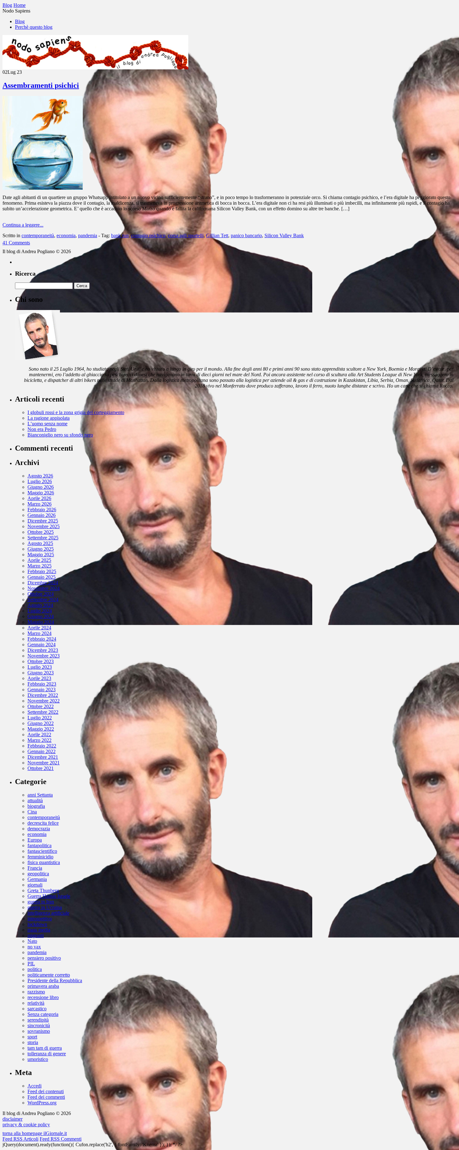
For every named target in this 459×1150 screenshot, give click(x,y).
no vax (34, 946)
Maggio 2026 (40, 492)
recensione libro (43, 997)
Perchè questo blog (33, 27)
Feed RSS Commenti (60, 1139)
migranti (35, 935)
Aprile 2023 (39, 678)
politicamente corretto (48, 975)
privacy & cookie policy (26, 1124)
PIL (31, 963)
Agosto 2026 (40, 475)
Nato (32, 941)
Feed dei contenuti (45, 1091)
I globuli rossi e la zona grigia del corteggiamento (75, 412)
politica (34, 969)
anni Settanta (40, 795)
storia (32, 1042)
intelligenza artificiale (48, 913)
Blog (20, 21)
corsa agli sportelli (186, 235)
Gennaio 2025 (41, 577)
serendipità (38, 1019)
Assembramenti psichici (40, 85)
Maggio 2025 (40, 554)
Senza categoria (42, 1014)
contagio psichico (148, 235)
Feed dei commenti (46, 1097)
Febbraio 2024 (41, 639)
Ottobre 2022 (40, 706)
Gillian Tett (217, 235)
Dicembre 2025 (42, 520)
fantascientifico (42, 851)
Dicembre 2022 (42, 695)
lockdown (37, 924)
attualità (35, 800)
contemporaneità (38, 235)
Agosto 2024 (40, 605)
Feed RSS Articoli (20, 1139)
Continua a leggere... (22, 225)
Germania (37, 879)
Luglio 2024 (39, 610)
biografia (36, 806)
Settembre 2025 (42, 537)
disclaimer (12, 1119)
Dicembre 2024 (42, 582)
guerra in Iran (40, 901)
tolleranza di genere (46, 1053)
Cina (32, 811)
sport (32, 1036)
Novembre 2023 (43, 655)
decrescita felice (43, 823)
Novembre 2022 (43, 700)
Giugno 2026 (40, 487)
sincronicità (38, 1025)
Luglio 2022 (39, 717)
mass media (38, 929)
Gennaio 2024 (41, 644)
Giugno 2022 (40, 723)
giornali (34, 885)
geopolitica (38, 873)
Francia (34, 868)
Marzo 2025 (39, 565)
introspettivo (39, 918)
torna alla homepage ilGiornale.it (34, 1133)
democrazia (38, 828)
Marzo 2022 (39, 740)
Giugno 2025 (40, 549)
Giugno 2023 (40, 672)
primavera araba (43, 986)
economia (66, 235)
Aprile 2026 (39, 498)
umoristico (37, 1059)
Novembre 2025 (43, 526)
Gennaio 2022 (41, 751)
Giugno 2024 (40, 616)
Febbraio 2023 (41, 684)
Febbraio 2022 (41, 745)
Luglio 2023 (39, 667)
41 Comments (16, 242)
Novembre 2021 (43, 762)
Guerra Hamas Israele (48, 896)
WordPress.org (42, 1102)
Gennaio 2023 (41, 689)
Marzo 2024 (39, 633)
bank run (120, 235)
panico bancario (246, 235)
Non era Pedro (41, 429)
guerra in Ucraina (44, 907)
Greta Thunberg (43, 890)
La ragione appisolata (48, 418)
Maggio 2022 (40, 729)
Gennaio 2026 (41, 515)
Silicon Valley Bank (284, 235)
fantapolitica (39, 845)
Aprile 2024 (39, 627)
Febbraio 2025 (41, 571)
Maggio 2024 (40, 622)
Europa (34, 839)
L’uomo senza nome (47, 423)
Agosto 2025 (40, 543)
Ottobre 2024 (40, 594)
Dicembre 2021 (42, 757)
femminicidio (40, 856)
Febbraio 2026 (41, 509)
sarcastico (37, 1008)
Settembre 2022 (42, 712)
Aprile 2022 (39, 734)
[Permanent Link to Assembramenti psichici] (42, 188)
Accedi (34, 1085)
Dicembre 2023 (42, 650)
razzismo (36, 991)
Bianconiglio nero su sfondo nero (60, 435)
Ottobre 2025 (40, 532)
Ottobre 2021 (40, 768)
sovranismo (38, 1031)
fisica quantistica (43, 862)
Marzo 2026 (39, 504)
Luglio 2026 (39, 481)
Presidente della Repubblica (54, 980)
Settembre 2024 (42, 599)
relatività (35, 1003)
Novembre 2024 (43, 588)
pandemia (87, 235)
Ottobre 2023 (40, 661)
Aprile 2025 (39, 560)
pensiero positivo (44, 958)
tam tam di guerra (44, 1048)
